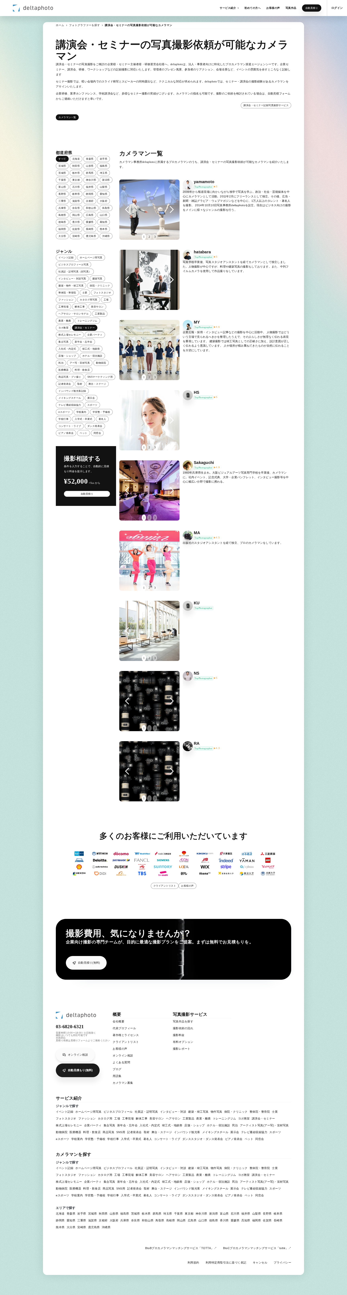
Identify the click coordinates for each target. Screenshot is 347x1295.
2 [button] (149, 236)
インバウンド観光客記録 (72, 391)
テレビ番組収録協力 (69, 405)
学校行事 (63, 419)
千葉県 (62, 180)
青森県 (90, 158)
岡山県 (76, 215)
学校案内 (81, 412)
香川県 (76, 222)
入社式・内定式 (67, 348)
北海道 (76, 158)
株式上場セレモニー (69, 334)
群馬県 (90, 173)
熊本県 (103, 229)
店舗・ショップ (67, 355)
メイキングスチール (69, 398)
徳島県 (62, 222)
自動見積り (311, 8)
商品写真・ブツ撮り (69, 377)
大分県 (62, 236)
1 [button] (144, 236)
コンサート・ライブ (69, 426)
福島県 (103, 165)
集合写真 (63, 341)
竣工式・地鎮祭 (91, 348)
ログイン (337, 7)
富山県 (62, 187)
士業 (84, 292)
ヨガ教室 (63, 327)
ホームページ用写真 (91, 257)
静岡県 (90, 194)
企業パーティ (94, 334)
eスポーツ (64, 412)
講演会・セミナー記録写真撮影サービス (266, 105)
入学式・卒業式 (83, 419)
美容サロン (97, 306)
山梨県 (103, 187)
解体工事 (80, 306)
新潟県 (106, 180)
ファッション (65, 299)
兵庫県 (62, 208)
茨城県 (62, 173)
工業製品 (100, 313)
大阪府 (103, 201)
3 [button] (155, 236)
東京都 (76, 180)
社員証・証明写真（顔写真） (74, 271)
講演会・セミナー (85, 327)
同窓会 (97, 433)
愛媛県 (90, 222)
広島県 (90, 215)
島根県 (62, 215)
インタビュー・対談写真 (72, 278)
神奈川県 (91, 180)
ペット (83, 433)
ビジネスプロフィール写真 (73, 264)
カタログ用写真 (88, 299)
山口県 (103, 215)
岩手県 (103, 158)
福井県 (90, 187)
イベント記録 (65, 257)
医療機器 (63, 369)
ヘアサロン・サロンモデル (73, 313)
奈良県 (76, 208)
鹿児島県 (91, 236)
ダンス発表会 (94, 426)
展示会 (91, 398)
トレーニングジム (87, 320)
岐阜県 (76, 194)
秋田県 (76, 165)
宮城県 (62, 165)
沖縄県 (106, 236)
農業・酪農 (64, 320)
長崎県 (90, 229)
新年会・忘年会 (83, 341)
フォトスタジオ (102, 292)
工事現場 (63, 306)
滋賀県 (76, 201)
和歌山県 (91, 208)
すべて (62, 158)
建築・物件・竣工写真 (71, 285)
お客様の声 (187, 885)
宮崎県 (76, 236)
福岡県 (62, 229)
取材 (79, 384)
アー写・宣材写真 (80, 362)
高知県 (103, 222)
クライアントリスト (164, 885)
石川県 (76, 187)
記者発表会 (64, 384)
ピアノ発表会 (65, 433)
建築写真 (97, 278)
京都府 (90, 201)
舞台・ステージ (97, 384)
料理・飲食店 (82, 369)
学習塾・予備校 (101, 412)
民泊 (60, 362)
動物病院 (101, 362)
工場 (106, 299)
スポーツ (92, 405)
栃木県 (76, 173)
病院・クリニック (100, 285)
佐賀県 (76, 229)
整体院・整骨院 (67, 292)
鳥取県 (106, 208)
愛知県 (103, 194)
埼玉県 (103, 173)
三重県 (62, 201)
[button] (229, 8)
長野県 (62, 194)
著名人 (102, 419)
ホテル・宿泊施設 (92, 355)
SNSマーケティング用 (100, 377)
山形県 (90, 165)
